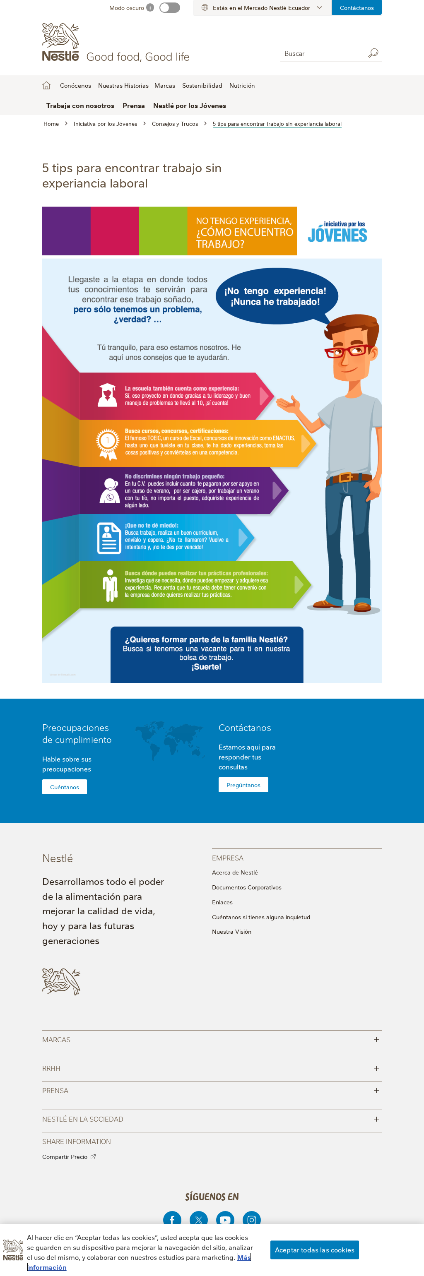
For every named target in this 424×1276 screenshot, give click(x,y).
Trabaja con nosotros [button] (80, 105)
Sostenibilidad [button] (202, 85)
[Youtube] (225, 1220)
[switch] (169, 7)
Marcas (210, 1039)
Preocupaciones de (77, 733)
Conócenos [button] (75, 85)
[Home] (117, 42)
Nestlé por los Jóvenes (189, 105)
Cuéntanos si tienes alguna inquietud (261, 916)
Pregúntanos (243, 784)
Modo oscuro (126, 7)
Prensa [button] (134, 105)
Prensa (210, 1090)
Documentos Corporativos (247, 887)
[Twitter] (199, 1220)
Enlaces (222, 902)
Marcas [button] (164, 85)
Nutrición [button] (242, 85)
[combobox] (320, 53)
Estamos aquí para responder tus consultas (247, 756)
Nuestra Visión (231, 931)
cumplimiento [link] (83, 739)
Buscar (373, 53)
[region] (212, 1250)
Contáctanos (357, 7)
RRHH (210, 1067)
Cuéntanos (64, 787)
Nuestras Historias (123, 85)
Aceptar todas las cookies (314, 1249)
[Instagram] (252, 1220)
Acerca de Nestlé (235, 872)
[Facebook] (172, 1220)
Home (46, 85)
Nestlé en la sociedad (210, 1118)
